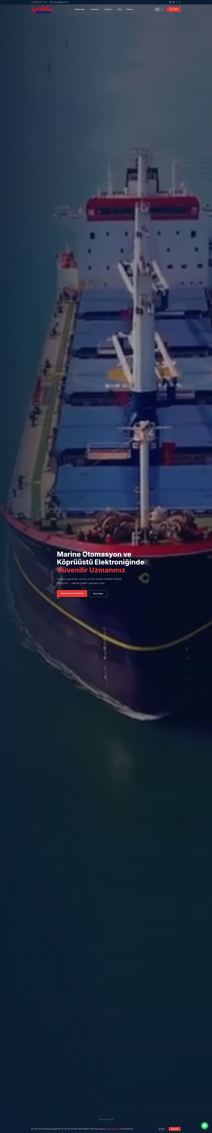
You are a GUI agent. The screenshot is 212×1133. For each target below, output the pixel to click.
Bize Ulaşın (98, 594)
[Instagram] (180, 2)
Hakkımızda (79, 9)
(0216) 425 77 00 (40, 2)
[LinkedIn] (170, 2)
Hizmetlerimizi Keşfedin (72, 593)
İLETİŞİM (174, 9)
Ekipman (109, 9)
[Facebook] (173, 2)
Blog (120, 9)
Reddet (162, 1129)
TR (157, 9)
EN (162, 9)
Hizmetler (95, 9)
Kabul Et (174, 1129)
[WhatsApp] (204, 1125)
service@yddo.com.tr (60, 2)
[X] (176, 2)
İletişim (130, 9)
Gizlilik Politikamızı (113, 1129)
